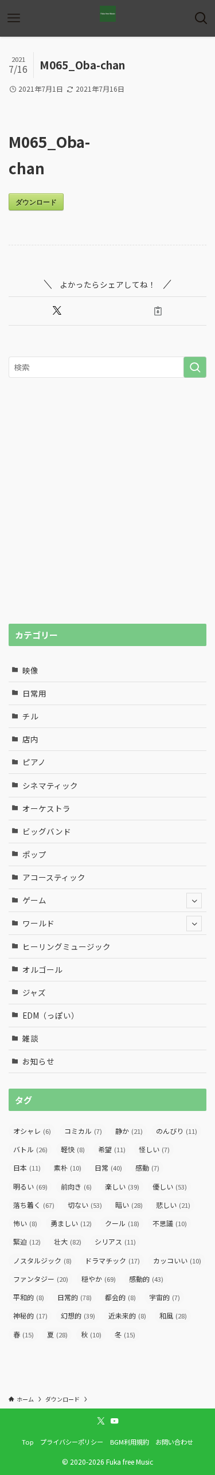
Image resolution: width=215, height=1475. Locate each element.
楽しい (122, 1186)
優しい (170, 1186)
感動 (147, 1167)
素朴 (67, 1167)
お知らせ (38, 1061)
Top (28, 1441)
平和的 (28, 1297)
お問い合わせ (174, 1441)
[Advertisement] (107, 500)
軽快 (73, 1149)
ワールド (38, 923)
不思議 (170, 1223)
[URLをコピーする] (158, 311)
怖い (25, 1223)
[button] (57, 311)
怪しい (154, 1149)
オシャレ (32, 1131)
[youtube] (115, 1421)
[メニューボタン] (14, 18)
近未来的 (127, 1315)
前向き (76, 1186)
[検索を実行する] (194, 367)
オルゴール (42, 969)
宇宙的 (164, 1297)
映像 (30, 670)
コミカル (83, 1131)
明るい (30, 1186)
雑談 (30, 1038)
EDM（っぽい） (50, 1015)
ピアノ (34, 762)
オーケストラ (46, 808)
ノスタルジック (42, 1260)
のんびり (176, 1131)
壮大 (67, 1241)
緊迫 (27, 1241)
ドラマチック (112, 1260)
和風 (173, 1315)
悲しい (173, 1205)
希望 (112, 1149)
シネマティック (50, 785)
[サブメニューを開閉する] (194, 900)
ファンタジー (40, 1279)
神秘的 (30, 1315)
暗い (129, 1205)
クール (122, 1223)
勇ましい (71, 1223)
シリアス (115, 1241)
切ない (85, 1205)
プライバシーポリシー (71, 1441)
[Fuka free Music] (108, 14)
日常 (108, 1167)
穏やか (98, 1279)
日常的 (74, 1297)
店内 (30, 739)
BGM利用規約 (129, 1441)
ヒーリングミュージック (66, 946)
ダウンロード (36, 202)
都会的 (120, 1297)
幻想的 (78, 1315)
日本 (27, 1167)
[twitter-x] (101, 1421)
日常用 (34, 693)
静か (129, 1131)
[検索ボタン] (201, 18)
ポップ (34, 854)
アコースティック (53, 877)
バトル (30, 1149)
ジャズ (34, 992)
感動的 (146, 1279)
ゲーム (34, 900)
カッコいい (177, 1260)
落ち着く (33, 1205)
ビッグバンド (46, 831)
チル (30, 716)
